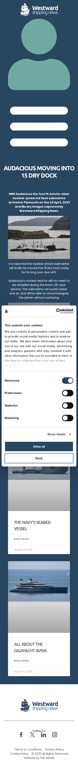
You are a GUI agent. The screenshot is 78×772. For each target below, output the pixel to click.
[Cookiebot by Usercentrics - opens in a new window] (56, 311)
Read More (21, 539)
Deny (39, 458)
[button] (39, 125)
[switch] (67, 393)
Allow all (39, 446)
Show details (56, 434)
